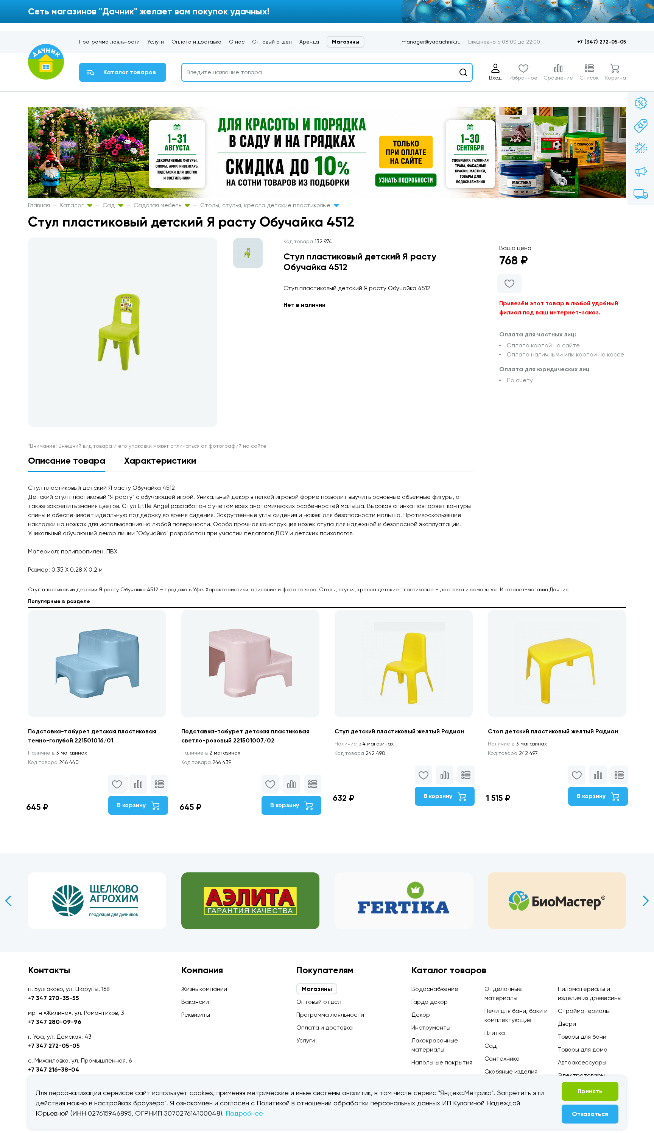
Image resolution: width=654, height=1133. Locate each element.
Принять (590, 1091)
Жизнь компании (204, 988)
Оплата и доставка (196, 42)
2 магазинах (210, 753)
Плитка (494, 1032)
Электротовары (581, 1075)
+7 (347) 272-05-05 (601, 42)
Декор (420, 1014)
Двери (567, 1023)
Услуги (155, 42)
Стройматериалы (584, 1010)
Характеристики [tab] (160, 460)
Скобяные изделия (510, 1071)
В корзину (132, 805)
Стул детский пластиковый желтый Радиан (399, 731)
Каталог (72, 205)
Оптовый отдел (272, 42)
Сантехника (502, 1058)
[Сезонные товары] (641, 148)
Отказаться (590, 1113)
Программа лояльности (109, 42)
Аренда (309, 42)
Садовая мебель (158, 205)
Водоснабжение (434, 988)
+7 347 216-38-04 (53, 1069)
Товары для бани (582, 1036)
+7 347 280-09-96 (54, 1021)
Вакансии (195, 1001)
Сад (109, 205)
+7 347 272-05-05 (54, 1045)
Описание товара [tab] (66, 460)
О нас (236, 42)
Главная (39, 205)
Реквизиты (195, 1014)
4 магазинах (364, 744)
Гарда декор (429, 1001)
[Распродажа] (641, 171)
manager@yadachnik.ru (431, 42)
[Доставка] (641, 194)
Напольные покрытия (441, 1062)
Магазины (345, 42)
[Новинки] (641, 125)
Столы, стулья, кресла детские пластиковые (266, 205)
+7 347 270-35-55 (53, 998)
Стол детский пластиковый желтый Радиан (553, 731)
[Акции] (641, 103)
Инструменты (430, 1027)
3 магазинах (57, 753)
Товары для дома (582, 1049)
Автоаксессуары (582, 1062)
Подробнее (244, 1113)
